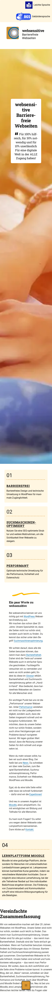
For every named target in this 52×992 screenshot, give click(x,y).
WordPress (29, 616)
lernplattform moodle (23, 855)
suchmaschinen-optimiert (21, 524)
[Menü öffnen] (26, 985)
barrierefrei (18, 486)
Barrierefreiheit (33, 655)
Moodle (13, 805)
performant (17, 566)
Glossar (30, 675)
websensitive (33, 30)
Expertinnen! (35, 794)
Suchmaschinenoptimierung (28, 640)
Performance (25, 707)
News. (26, 762)
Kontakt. (29, 829)
